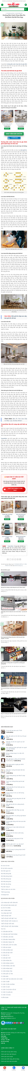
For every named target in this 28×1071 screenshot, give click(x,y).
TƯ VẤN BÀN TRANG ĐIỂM (8, 939)
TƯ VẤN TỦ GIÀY (5, 987)
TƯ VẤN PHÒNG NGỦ (6, 968)
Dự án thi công (5, 1041)
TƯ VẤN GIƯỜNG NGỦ (7, 950)
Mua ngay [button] (7, 128)
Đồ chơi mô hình (5, 865)
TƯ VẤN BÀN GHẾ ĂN (10, 13)
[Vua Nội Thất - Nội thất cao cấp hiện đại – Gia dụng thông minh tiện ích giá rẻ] (14, 5)
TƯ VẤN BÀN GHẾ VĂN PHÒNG (9, 934)
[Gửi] (25, 9)
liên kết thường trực (19, 565)
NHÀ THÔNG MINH (6, 910)
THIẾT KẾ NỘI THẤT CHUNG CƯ (9, 921)
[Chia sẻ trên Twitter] (13, 559)
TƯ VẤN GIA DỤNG (6, 947)
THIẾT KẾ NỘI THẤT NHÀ (7, 923)
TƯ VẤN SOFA (4, 976)
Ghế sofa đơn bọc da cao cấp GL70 (20, 515)
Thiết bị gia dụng (5, 892)
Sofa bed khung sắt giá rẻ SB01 (7, 537)
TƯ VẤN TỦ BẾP (5, 981)
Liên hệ (3, 1043)
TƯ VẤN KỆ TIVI (5, 955)
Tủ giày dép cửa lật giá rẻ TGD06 (7, 515)
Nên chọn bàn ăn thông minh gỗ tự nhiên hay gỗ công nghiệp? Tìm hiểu (12, 638)
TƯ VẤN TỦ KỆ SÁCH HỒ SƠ (8, 989)
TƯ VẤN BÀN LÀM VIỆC (7, 937)
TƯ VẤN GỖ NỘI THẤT (7, 952)
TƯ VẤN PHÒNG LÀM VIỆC (8, 965)
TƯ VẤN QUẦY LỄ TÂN (7, 973)
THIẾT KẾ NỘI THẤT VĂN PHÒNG (9, 926)
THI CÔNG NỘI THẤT (6, 913)
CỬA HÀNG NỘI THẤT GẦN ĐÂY (9, 902)
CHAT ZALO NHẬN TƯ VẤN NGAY (15, 489)
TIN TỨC (3, 929)
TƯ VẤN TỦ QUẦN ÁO (6, 992)
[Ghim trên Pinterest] (18, 559)
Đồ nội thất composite (7, 868)
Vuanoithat (10, 546)
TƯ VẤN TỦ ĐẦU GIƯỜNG (8, 984)
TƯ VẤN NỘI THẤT (6, 958)
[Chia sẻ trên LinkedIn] (20, 559)
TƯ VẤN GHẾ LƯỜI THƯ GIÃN (9, 944)
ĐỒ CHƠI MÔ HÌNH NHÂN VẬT (9, 905)
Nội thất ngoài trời (5, 871)
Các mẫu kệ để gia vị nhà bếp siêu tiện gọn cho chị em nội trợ (13, 689)
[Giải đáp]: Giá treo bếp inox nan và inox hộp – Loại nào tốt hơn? (14, 612)
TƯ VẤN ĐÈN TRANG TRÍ (7, 942)
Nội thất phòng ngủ (6, 878)
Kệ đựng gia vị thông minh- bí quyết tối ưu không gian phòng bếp (13, 663)
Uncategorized (5, 894)
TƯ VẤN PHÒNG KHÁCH (7, 963)
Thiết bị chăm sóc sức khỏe (8, 889)
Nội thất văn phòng (6, 884)
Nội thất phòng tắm (6, 881)
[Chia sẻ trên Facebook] (10, 559)
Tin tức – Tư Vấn (5, 1039)
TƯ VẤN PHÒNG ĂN (18, 13)
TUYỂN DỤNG (4, 997)
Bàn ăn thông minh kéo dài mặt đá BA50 (7, 124)
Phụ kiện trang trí (5, 886)
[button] (2, 5)
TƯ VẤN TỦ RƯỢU (6, 994)
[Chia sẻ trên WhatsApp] (8, 559)
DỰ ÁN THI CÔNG (5, 907)
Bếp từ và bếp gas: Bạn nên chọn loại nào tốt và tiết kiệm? (14, 713)
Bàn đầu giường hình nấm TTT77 (20, 537)
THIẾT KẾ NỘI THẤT (6, 915)
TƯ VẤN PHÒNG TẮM (6, 971)
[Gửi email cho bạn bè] (15, 559)
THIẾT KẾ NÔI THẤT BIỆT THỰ (9, 918)
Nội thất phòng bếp (6, 873)
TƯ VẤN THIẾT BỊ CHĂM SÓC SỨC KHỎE (11, 979)
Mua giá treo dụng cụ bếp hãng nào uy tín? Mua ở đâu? (13, 587)
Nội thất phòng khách (6, 876)
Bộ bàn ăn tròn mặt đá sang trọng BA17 (21, 124)
